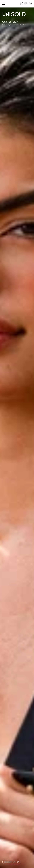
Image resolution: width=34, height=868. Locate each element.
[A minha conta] (30, 3)
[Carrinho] (25, 3)
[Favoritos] (21, 3)
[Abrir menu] (3, 4)
